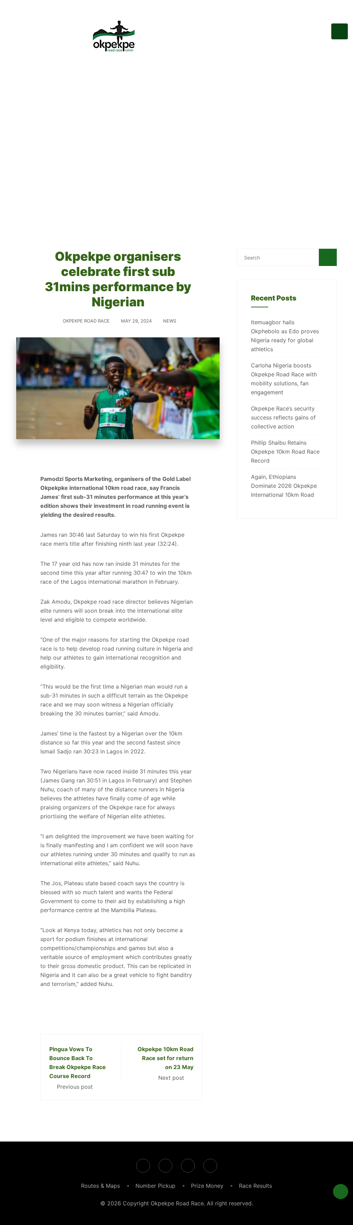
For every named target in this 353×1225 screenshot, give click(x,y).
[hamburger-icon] (339, 31)
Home (64, 172)
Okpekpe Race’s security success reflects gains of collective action (283, 417)
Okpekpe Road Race (86, 321)
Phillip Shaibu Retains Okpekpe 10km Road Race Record (285, 451)
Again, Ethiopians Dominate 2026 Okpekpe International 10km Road (284, 485)
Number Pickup (155, 1185)
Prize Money (207, 1185)
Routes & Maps (100, 1185)
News (169, 321)
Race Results (255, 1185)
